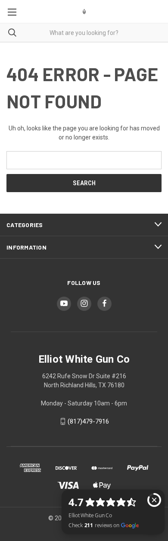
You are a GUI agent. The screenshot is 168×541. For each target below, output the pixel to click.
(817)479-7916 (88, 421)
